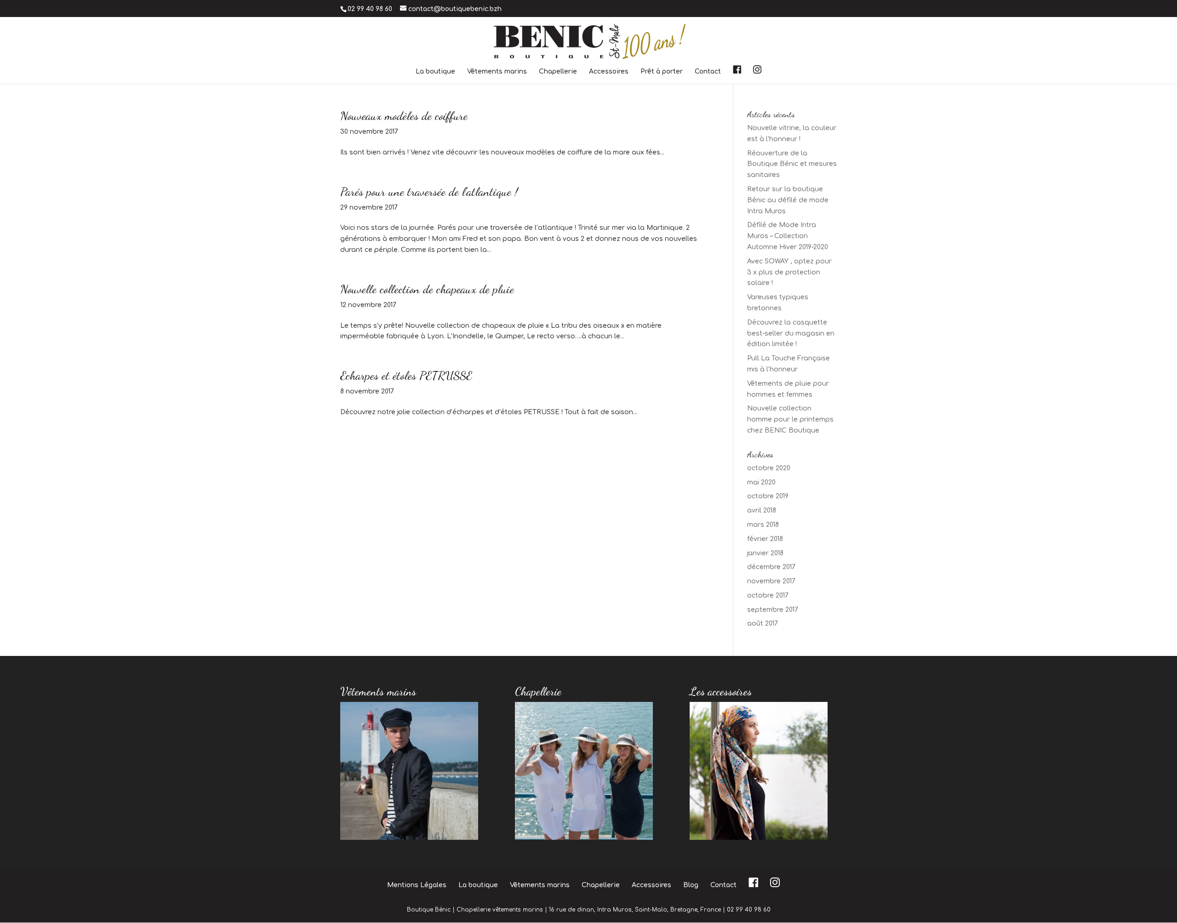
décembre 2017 (771, 567)
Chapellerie (558, 71)
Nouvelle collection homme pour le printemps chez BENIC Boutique (790, 419)
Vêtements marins (497, 71)
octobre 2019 (767, 496)
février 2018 (765, 539)
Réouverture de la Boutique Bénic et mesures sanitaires (792, 164)
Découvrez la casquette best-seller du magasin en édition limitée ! (790, 333)
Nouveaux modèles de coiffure (404, 115)
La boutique (435, 71)
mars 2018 (763, 524)
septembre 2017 (772, 609)
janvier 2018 (765, 553)
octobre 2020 (768, 468)
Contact (708, 71)
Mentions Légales (416, 885)
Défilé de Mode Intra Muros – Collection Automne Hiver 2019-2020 (787, 236)
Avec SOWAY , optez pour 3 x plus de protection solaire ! (789, 272)
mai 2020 (761, 482)
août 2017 (762, 623)
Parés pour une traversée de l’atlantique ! (429, 191)
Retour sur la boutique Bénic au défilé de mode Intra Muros (787, 200)
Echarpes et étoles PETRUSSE (406, 375)
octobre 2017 (767, 595)
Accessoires (608, 71)
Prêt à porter (661, 71)
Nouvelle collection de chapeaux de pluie (427, 289)
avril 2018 (761, 510)
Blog (690, 885)
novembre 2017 (771, 581)
